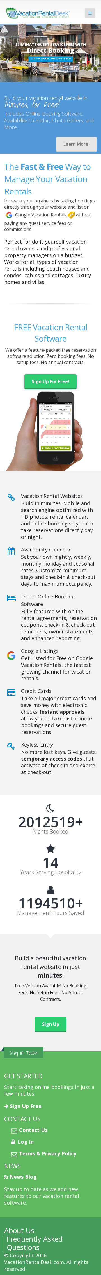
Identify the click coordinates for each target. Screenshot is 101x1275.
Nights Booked (50, 831)
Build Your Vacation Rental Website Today (51, 59)
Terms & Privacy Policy (47, 1153)
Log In (26, 1141)
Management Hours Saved (50, 913)
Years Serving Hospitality (50, 872)
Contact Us (33, 1130)
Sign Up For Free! (50, 381)
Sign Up (50, 1024)
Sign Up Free (26, 1106)
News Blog (23, 1176)
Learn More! (76, 144)
